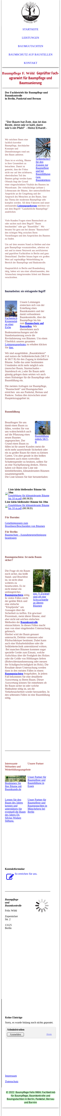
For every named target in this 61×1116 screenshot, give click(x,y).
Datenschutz (11, 1081)
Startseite (30, 29)
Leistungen (30, 37)
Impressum (11, 1075)
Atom (49, 1034)
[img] (30, 12)
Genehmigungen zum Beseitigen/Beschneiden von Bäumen (25, 524)
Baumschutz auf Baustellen (31, 54)
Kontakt (30, 63)
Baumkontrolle (29, 622)
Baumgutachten (30, 46)
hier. (11, 347)
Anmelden (15, 1034)
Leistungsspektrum (27, 206)
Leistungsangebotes (15, 344)
